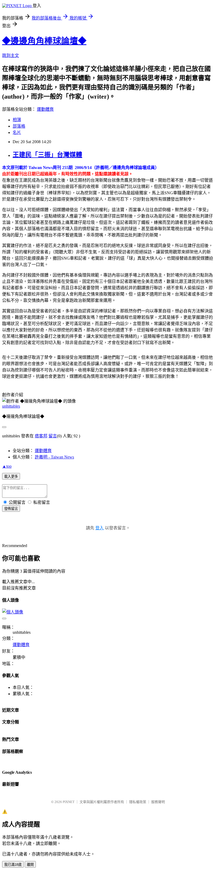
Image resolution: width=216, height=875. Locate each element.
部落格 (19, 126)
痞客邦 (41, 436)
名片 (17, 132)
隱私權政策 (137, 802)
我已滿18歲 (13, 865)
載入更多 (11, 476)
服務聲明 (158, 802)
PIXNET (69, 802)
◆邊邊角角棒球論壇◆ (44, 41)
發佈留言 (11, 509)
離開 (30, 865)
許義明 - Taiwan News (54, 457)
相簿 (17, 120)
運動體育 (45, 109)
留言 (52, 436)
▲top (7, 466)
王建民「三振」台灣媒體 (47, 154)
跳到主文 (10, 55)
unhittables (11, 406)
